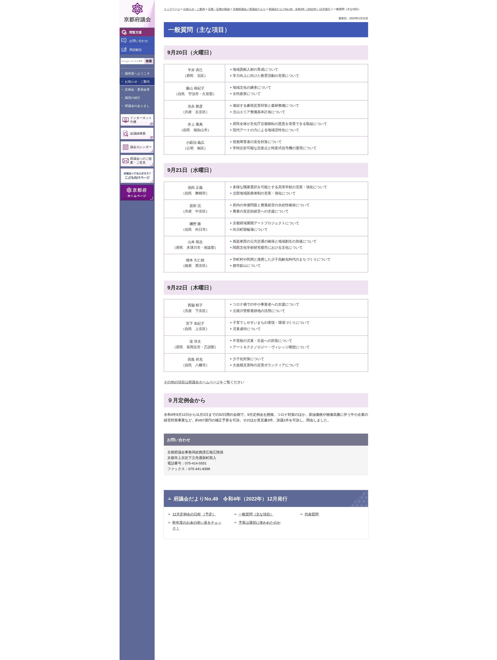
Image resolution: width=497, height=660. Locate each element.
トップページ (172, 9)
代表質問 (312, 514)
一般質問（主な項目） (256, 514)
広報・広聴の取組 (219, 9)
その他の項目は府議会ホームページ (192, 382)
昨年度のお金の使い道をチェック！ (196, 526)
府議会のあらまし (137, 105)
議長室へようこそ (137, 73)
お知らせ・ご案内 (137, 81)
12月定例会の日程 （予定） (194, 514)
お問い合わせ (138, 40)
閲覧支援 (135, 32)
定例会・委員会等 (137, 89)
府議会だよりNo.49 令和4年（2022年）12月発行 (299, 9)
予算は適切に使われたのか (260, 523)
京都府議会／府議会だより (249, 9)
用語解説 (135, 49)
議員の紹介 (132, 97)
